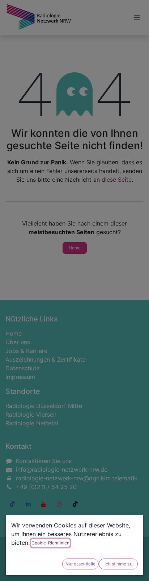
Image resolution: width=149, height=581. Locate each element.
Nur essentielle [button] (80, 564)
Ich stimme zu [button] (118, 564)
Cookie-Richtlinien (50, 543)
